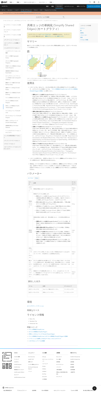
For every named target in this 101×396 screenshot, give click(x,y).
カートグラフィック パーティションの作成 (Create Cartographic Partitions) (13, 77)
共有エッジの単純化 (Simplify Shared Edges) (12, 106)
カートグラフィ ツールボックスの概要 (12, 25)
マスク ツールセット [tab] (10, 143)
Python (36, 10)
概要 (47, 6)
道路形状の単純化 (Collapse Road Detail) (12, 71)
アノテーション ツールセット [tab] (12, 40)
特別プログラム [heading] (73, 352)
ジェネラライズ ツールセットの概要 (13, 52)
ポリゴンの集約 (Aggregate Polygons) (12, 61)
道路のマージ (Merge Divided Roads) (13, 88)
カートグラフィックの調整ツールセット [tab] (12, 44)
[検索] (90, 2)
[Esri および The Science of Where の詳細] (7, 357)
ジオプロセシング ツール (20, 20)
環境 (81, 37)
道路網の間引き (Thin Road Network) (12, 126)
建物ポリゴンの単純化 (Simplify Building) (13, 93)
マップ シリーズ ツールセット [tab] (12, 140)
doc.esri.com (37, 13)
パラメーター (83, 35)
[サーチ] (63, 17)
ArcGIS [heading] (15, 352)
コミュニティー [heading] (31, 352)
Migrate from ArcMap (50, 10)
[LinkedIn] (10, 364)
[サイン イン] (98, 2)
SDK (41, 10)
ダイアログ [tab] (30, 178)
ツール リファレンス (26, 10)
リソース (59, 6)
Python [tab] (36, 178)
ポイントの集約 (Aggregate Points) (12, 56)
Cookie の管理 (74, 390)
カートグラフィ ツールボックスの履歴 (12, 35)
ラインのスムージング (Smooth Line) (13, 111)
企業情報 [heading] (58, 352)
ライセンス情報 (84, 39)
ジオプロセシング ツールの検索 (37, 341)
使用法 (82, 33)
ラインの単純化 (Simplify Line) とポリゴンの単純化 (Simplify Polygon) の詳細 (48, 336)
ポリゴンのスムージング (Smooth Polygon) (13, 116)
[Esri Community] (3, 367)
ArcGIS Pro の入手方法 (94, 6)
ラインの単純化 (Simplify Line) (13, 97)
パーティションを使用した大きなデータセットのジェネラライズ (45, 338)
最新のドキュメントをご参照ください (54, 36)
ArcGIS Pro (5, 6)
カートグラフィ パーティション (35, 306)
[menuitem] (20, 356)
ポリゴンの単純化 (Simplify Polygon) (12, 101)
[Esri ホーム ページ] (4, 2)
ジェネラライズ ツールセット (51, 20)
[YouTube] (10, 367)
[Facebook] (3, 364)
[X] (7, 364)
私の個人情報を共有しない (89, 390)
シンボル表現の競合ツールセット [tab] (12, 136)
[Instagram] (7, 367)
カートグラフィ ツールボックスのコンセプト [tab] (12, 147)
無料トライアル (81, 6)
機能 (52, 6)
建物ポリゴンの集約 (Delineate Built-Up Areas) (13, 83)
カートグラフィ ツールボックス (35, 20)
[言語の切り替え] (94, 2)
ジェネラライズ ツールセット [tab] (12, 48)
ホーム (3, 10)
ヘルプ (16, 10)
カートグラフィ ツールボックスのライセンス (12, 30)
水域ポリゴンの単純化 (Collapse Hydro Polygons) (13, 66)
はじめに (10, 10)
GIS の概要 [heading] (44, 352)
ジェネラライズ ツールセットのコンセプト (13, 131)
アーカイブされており (45, 34)
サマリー (82, 28)
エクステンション (69, 6)
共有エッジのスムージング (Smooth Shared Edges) (12, 121)
